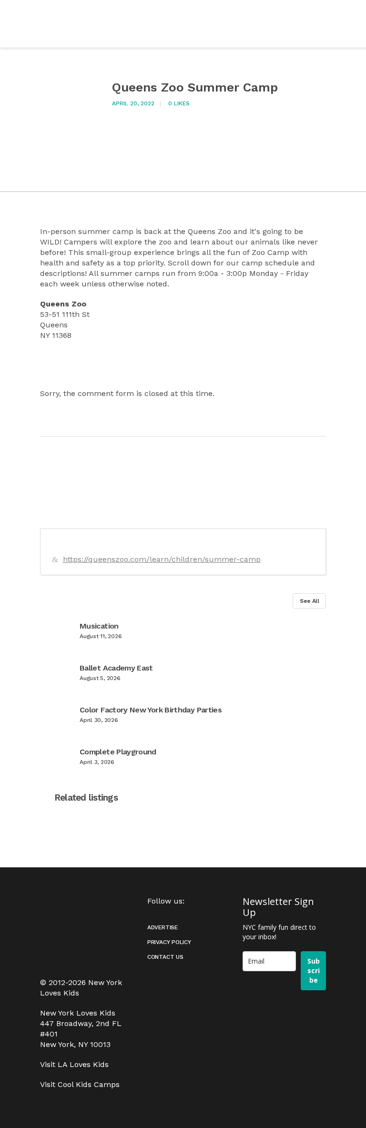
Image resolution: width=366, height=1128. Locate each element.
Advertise (162, 927)
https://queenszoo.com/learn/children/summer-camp (162, 559)
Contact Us (165, 957)
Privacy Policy (169, 942)
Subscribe (313, 970)
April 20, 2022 (133, 103)
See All (309, 601)
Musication (99, 625)
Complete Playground (118, 751)
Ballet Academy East (116, 667)
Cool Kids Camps (89, 1084)
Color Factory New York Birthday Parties (151, 709)
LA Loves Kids (83, 1064)
